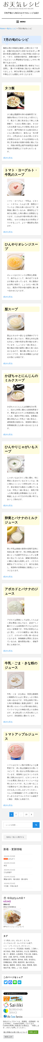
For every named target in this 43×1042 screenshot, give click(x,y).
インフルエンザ (9, 943)
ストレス (16, 946)
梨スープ (11, 309)
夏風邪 (12, 954)
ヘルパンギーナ (9, 949)
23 (27, 814)
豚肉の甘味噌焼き (9, 907)
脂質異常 (21, 962)
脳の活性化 (30, 962)
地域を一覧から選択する (15, 837)
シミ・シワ (7, 946)
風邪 (35, 965)
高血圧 (25, 968)
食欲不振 (6, 968)
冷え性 (26, 951)
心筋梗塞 (19, 954)
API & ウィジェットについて (13, 927)
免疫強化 (19, 951)
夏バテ (6, 954)
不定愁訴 (20, 949)
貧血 (24, 965)
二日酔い (34, 949)
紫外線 (20, 959)
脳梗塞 (12, 965)
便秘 (13, 951)
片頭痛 (22, 957)
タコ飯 (10, 88)
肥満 (15, 962)
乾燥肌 (27, 949)
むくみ (26, 940)
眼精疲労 (6, 959)
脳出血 (6, 965)
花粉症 (18, 965)
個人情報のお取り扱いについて (15, 1032)
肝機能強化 (7, 962)
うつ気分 (6, 940)
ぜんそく (19, 940)
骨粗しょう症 (16, 968)
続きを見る (8, 158)
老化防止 (32, 959)
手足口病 (27, 954)
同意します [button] (33, 1032)
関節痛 (29, 965)
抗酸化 (34, 954)
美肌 (26, 959)
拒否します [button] (8, 1037)
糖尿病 (14, 959)
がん (13, 940)
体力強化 (6, 951)
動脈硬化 (33, 951)
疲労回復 (29, 957)
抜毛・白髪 (7, 957)
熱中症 (15, 957)
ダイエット (25, 946)
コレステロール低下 (24, 943)
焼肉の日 (6, 904)
